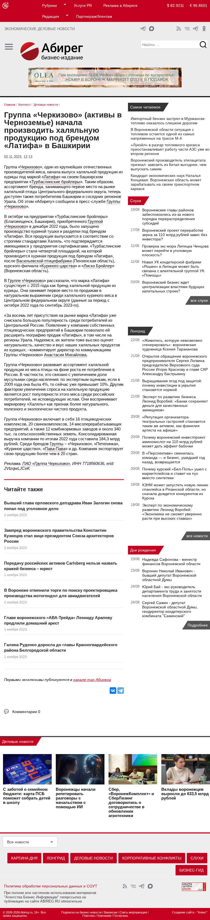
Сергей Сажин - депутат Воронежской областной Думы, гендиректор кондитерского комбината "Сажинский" (170, 609)
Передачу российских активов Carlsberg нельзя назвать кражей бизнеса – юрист (60, 566)
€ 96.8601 (198, 5)
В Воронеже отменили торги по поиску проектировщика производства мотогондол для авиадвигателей (60, 593)
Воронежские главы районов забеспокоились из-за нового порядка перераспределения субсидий (168, 216)
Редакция (50, 16)
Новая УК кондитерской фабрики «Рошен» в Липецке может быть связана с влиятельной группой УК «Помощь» (173, 268)
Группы (56, 443)
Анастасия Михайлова (65, 354)
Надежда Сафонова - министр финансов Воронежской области (171, 561)
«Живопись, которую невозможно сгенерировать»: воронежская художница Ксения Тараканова (172, 344)
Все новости (18, 842)
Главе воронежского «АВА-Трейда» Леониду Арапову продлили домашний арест (58, 620)
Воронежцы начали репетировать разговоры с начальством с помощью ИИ (75, 798)
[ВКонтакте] (113, 690)
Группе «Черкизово (26, 280)
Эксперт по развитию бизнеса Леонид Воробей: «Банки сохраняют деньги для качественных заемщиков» (175, 403)
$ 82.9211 (175, 5)
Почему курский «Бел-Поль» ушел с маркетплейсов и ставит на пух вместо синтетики (174, 473)
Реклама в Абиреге (120, 5)
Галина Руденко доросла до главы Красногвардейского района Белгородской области (60, 647)
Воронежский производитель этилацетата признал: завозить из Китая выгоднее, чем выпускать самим (168, 164)
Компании (104, 915)
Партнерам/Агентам (94, 16)
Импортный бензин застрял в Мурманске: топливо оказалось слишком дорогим (168, 120)
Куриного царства (58, 265)
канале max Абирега (92, 679)
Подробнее (198, 625)
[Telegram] (120, 690)
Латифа (51, 176)
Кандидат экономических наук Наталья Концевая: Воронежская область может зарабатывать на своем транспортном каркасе (166, 182)
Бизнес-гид (191, 870)
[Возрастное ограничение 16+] (5, 5)
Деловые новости (17, 741)
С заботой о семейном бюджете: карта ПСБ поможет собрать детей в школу (26, 796)
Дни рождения (143, 550)
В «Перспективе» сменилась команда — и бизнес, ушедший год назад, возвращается (173, 457)
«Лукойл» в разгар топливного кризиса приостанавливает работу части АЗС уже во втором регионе (170, 149)
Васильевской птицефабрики (44, 260)
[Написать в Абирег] (151, 28)
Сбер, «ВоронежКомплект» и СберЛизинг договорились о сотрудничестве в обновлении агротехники (131, 802)
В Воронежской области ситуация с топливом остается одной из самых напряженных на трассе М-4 (162, 133)
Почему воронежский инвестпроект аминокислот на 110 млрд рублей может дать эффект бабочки (173, 441)
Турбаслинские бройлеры (55, 181)
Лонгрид (137, 331)
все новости (197, 536)
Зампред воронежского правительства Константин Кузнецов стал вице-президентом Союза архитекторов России (59, 536)
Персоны (88, 915)
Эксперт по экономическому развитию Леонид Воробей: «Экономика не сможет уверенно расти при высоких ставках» (172, 512)
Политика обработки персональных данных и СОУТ (50, 886)
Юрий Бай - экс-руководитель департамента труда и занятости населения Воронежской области (172, 591)
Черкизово (30, 167)
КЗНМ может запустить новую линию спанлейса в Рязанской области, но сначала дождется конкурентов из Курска (175, 491)
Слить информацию (133, 912)
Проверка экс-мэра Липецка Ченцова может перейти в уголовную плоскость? (175, 250)
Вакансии (110, 912)
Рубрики (49, 5)
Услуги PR (83, 5)
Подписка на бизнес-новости (81, 912)
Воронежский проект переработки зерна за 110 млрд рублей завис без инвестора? (174, 234)
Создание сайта (183, 912)
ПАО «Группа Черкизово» (46, 463)
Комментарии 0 (26, 711)
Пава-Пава (55, 448)
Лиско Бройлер (98, 265)
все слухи (199, 300)
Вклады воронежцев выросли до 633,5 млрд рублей (185, 793)
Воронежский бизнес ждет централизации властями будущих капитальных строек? (173, 286)
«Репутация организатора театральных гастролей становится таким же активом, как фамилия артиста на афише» (173, 423)
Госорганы (120, 915)
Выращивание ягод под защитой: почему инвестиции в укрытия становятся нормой (172, 385)
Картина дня (24, 858)
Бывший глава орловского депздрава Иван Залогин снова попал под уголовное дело (63, 506)
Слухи (135, 201)
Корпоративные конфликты (151, 858)
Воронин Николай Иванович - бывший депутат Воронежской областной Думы (169, 575)
